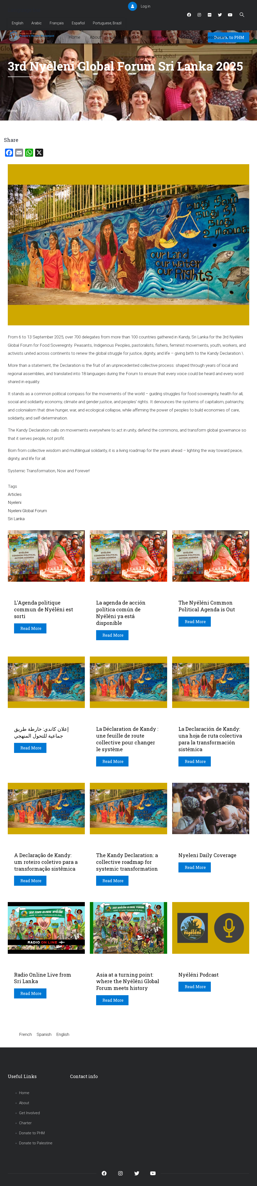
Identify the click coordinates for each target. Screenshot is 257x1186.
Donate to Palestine (35, 1143)
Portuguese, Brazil (107, 23)
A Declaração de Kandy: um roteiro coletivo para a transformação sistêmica (46, 862)
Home (12, 111)
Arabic (36, 23)
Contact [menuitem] (188, 37)
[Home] (32, 36)
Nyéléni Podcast (198, 974)
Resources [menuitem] (216, 37)
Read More (30, 628)
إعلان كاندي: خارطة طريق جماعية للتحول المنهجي (41, 732)
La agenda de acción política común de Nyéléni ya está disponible (121, 612)
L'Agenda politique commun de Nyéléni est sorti (43, 609)
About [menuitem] (95, 37)
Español (78, 23)
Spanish (44, 1034)
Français (57, 23)
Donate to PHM (32, 1133)
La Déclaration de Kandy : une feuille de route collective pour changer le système (127, 739)
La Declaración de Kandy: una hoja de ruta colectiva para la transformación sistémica (210, 739)
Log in (145, 6)
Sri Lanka (16, 518)
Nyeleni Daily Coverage (207, 855)
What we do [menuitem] (158, 37)
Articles (15, 494)
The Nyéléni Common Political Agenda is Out (206, 606)
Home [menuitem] (74, 37)
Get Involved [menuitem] (124, 37)
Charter (25, 1123)
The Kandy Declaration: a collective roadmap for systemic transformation (127, 862)
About (24, 1103)
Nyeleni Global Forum (27, 510)
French (25, 1034)
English (17, 23)
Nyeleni (14, 502)
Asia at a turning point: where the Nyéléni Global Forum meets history (127, 981)
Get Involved (29, 1113)
